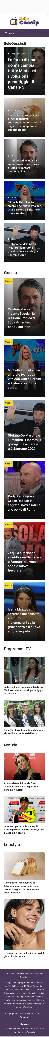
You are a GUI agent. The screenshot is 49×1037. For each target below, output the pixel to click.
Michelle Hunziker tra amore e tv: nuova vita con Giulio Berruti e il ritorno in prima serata (24, 379)
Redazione (22, 973)
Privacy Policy (35, 973)
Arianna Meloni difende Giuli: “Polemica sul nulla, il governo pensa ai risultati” (21, 786)
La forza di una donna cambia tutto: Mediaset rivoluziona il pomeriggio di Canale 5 (23, 690)
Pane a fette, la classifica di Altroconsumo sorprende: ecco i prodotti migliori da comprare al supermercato (24, 122)
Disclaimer (24, 977)
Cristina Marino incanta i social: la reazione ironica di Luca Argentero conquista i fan (22, 318)
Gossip (8, 281)
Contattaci (24, 1017)
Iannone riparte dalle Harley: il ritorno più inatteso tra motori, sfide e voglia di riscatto (24, 829)
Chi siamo (10, 973)
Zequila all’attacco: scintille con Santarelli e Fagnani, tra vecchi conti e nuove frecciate (24, 561)
